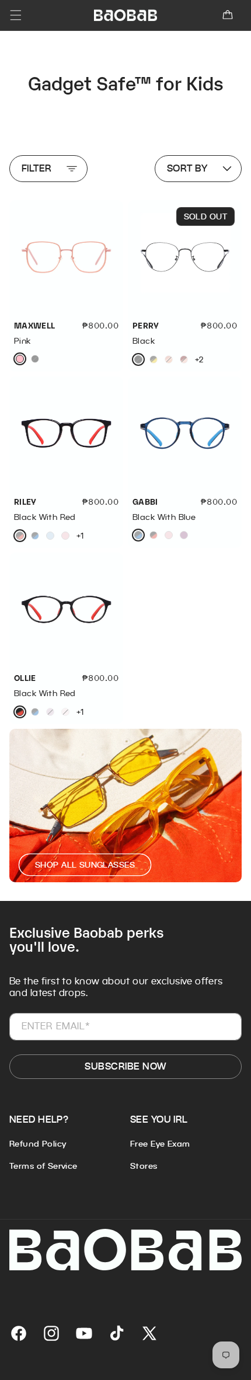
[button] (227, 15)
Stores (144, 1166)
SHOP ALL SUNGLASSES (85, 864)
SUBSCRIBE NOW (125, 1066)
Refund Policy (37, 1144)
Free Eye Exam (160, 1144)
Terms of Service (43, 1166)
